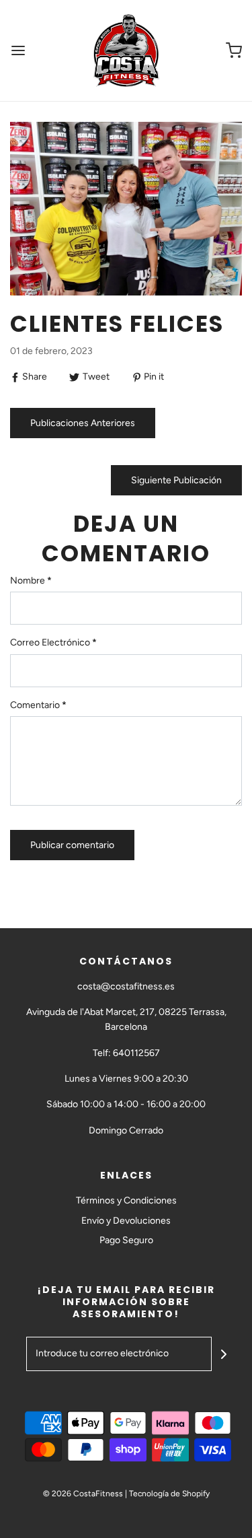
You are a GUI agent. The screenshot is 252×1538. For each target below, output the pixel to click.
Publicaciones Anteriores (82, 423)
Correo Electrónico (53, 642)
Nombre (31, 580)
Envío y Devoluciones (126, 1220)
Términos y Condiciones (126, 1200)
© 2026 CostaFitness (83, 1493)
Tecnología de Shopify (169, 1493)
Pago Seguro (126, 1240)
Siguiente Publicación (176, 480)
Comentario (38, 705)
